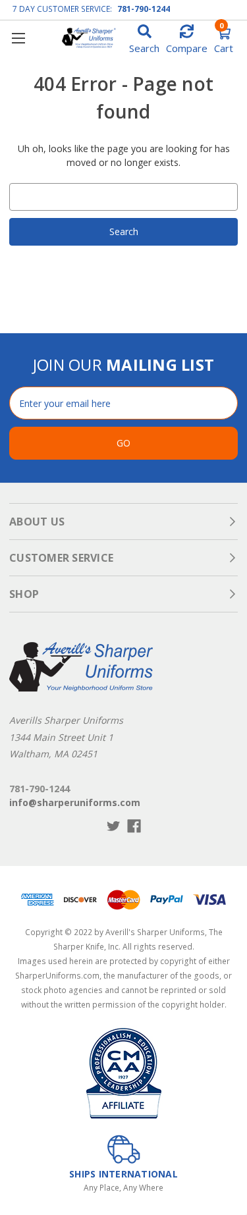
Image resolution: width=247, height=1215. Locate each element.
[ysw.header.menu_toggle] (18, 38)
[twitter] (114, 826)
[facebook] (134, 826)
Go (123, 443)
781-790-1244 (143, 8)
